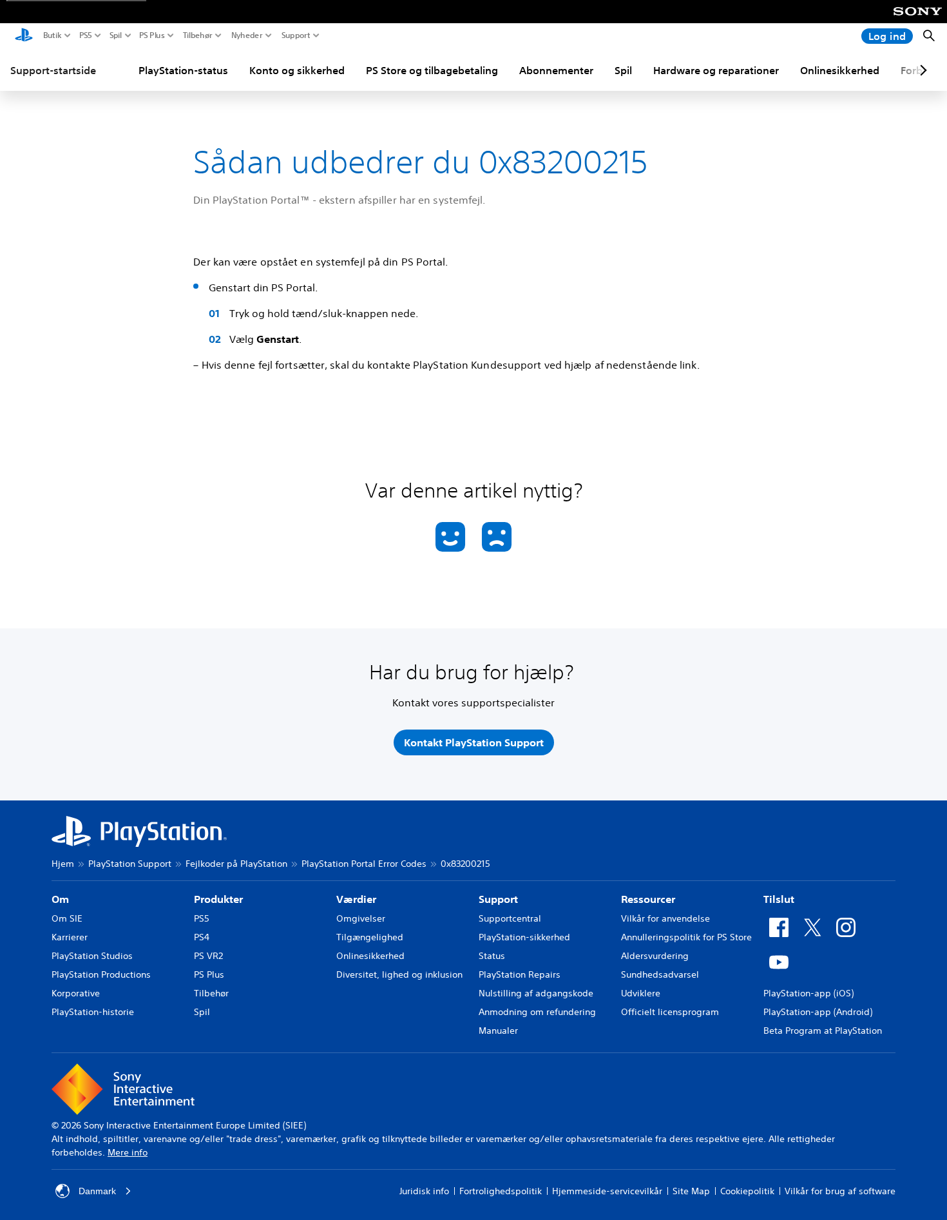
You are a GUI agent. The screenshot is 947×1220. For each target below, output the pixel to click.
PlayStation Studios (92, 956)
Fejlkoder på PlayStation (236, 863)
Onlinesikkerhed (839, 70)
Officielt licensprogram (670, 1012)
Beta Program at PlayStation (822, 1030)
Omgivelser (360, 918)
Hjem (63, 863)
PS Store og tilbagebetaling (432, 70)
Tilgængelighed (369, 937)
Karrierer (70, 937)
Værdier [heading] (356, 899)
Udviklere (640, 993)
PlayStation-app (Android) (817, 1012)
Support (296, 35)
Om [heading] (60, 899)
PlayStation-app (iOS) (808, 993)
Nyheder (247, 35)
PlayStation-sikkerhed (524, 937)
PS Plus (152, 35)
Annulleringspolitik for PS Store (686, 937)
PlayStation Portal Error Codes (363, 863)
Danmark (97, 1191)
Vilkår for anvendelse (665, 918)
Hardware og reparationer (716, 70)
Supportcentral (510, 918)
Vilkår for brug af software (840, 1191)
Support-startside (53, 70)
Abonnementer (556, 70)
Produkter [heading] (218, 899)
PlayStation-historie (93, 1012)
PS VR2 (208, 956)
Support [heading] (498, 899)
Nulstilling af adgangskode (536, 993)
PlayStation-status (183, 70)
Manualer (498, 1030)
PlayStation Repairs (519, 974)
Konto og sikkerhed (297, 70)
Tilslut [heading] (778, 899)
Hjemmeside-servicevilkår (607, 1191)
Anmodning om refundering (537, 1012)
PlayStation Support (129, 863)
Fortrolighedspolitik (500, 1191)
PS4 (201, 937)
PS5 (85, 35)
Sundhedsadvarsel (660, 974)
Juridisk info (424, 1191)
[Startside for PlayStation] (24, 36)
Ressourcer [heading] (648, 899)
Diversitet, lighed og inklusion (399, 974)
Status (492, 956)
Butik (52, 35)
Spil (116, 35)
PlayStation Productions (101, 974)
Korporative (76, 993)
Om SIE (67, 918)
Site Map (691, 1191)
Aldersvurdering (655, 956)
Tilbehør (198, 35)
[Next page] (921, 70)
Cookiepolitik (747, 1191)
